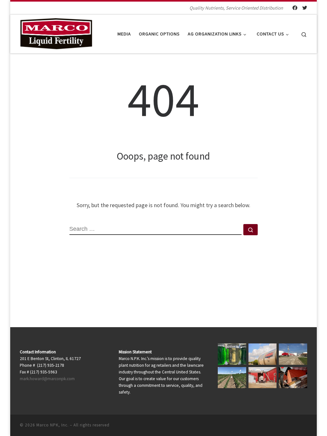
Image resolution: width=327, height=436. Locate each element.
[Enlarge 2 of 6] (268, 352)
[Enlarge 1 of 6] (238, 352)
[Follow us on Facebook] (295, 7)
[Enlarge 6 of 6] (299, 375)
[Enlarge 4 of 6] (238, 375)
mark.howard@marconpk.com (47, 378)
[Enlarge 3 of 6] (299, 352)
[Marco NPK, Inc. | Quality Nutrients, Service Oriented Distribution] (56, 33)
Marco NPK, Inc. (52, 425)
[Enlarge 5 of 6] (268, 375)
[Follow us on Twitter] (304, 7)
